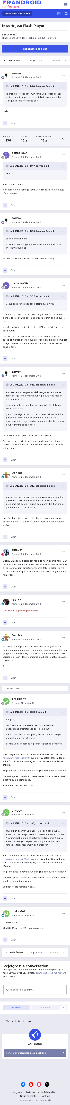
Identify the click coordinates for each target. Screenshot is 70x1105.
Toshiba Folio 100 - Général (41, 37)
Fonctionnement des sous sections (26, 1052)
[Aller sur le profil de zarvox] (6, 75)
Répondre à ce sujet (35, 48)
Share (17, 1007)
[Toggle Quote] (7, 86)
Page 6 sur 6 (36, 60)
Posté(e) (26, 77)
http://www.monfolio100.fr (16, 757)
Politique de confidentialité (41, 1092)
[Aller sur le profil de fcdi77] (6, 602)
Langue (16, 1092)
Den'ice (10, 34)
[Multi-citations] (5, 123)
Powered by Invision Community (35, 1100)
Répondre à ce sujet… (21, 989)
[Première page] (4, 60)
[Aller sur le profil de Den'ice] (6, 475)
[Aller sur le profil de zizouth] (6, 552)
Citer (13, 123)
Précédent (15, 60)
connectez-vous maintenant (51, 972)
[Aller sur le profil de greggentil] (6, 701)
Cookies (45, 1096)
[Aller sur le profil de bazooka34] (6, 155)
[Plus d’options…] (63, 75)
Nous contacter (28, 1096)
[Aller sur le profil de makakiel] (6, 913)
